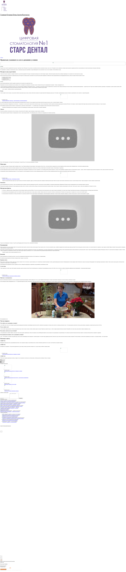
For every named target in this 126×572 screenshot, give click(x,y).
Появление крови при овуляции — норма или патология (9, 411)
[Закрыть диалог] (1, 560)
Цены (5, 8)
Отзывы (5, 7)
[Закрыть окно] (1, 431)
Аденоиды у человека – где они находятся (9, 422)
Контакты (5, 10)
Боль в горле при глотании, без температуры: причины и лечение (11, 406)
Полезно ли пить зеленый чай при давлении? (10, 420)
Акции (5, 9)
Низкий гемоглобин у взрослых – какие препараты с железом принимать (14, 100)
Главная (3, 15)
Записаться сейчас (3, 569)
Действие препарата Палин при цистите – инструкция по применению (16, 377)
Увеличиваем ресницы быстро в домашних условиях (11, 354)
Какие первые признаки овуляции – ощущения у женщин (10, 404)
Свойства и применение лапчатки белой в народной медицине (13, 418)
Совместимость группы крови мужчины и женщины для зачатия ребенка (12, 402)
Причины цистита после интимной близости (10, 416)
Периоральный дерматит (4, 409)
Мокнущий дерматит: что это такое (10, 384)
